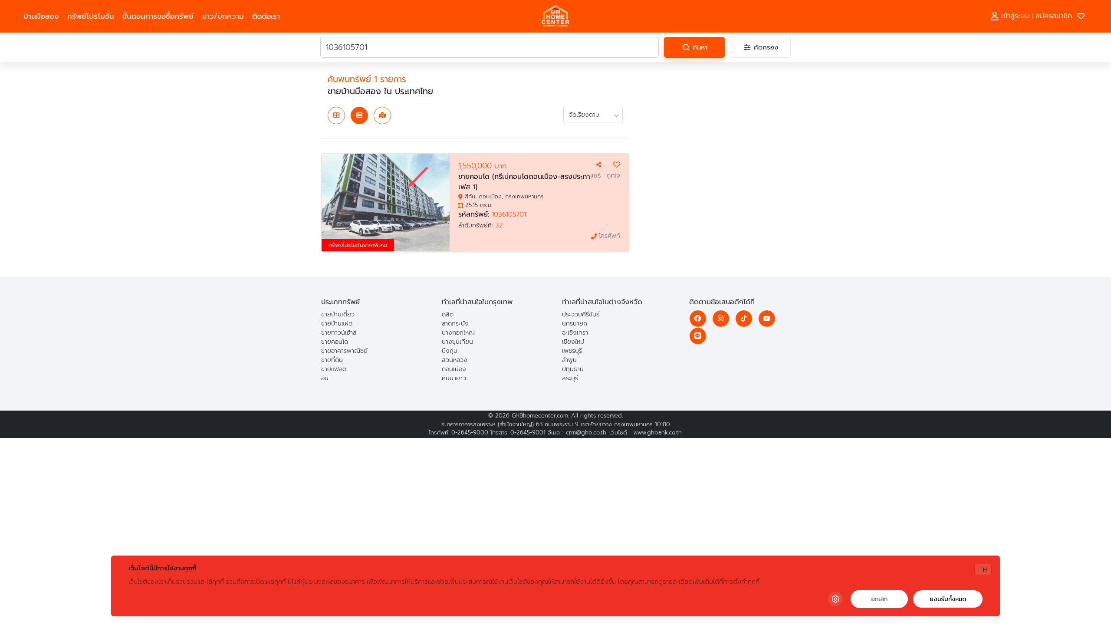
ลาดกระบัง (455, 323)
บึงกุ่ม (449, 350)
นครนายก (574, 323)
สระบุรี (570, 378)
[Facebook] (698, 318)
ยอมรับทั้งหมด (948, 599)
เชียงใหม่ (573, 341)
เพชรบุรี (572, 350)
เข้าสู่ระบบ (1014, 16)
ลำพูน (569, 360)
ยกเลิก (879, 599)
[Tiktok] (744, 318)
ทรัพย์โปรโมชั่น (90, 16)
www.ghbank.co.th (657, 432)
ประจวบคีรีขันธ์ (581, 314)
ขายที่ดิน (332, 360)
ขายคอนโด (334, 341)
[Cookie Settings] (835, 599)
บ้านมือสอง (41, 16)
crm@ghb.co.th (586, 432)
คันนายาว (454, 378)
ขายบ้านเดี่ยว (338, 314)
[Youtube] (767, 318)
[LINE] (698, 336)
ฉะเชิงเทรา (575, 332)
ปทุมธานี (573, 369)
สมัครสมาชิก (1053, 16)
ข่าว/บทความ (223, 16)
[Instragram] (721, 318)
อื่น (325, 378)
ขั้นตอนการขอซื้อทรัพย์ (158, 16)
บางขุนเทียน (457, 341)
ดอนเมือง (454, 369)
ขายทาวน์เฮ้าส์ (339, 332)
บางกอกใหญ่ (458, 332)
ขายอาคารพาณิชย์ (344, 350)
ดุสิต (448, 314)
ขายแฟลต (333, 369)
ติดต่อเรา (266, 16)
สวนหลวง (454, 360)
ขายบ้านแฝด (336, 323)
